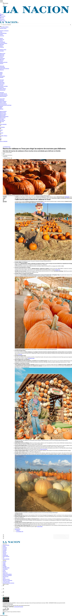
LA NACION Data (3, 33)
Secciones (3, 16)
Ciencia (1, 61)
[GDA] (6, 610)
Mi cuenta (3, 20)
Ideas (1, 107)
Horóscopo (2, 83)
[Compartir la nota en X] (4, 201)
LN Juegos (2, 79)
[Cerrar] (18, 22)
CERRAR (1, 0)
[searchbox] (36, 24)
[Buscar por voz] (70, 25)
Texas (9, 146)
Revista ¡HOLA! (3, 112)
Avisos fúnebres (3, 101)
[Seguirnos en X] (3, 589)
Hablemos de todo (3, 62)
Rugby (1, 73)
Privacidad (21, 606)
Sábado (1, 106)
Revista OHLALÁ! (3, 111)
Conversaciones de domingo (5, 105)
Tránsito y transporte (4, 30)
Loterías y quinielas (4, 86)
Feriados (1, 85)
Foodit (2, 17)
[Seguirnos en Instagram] (3, 592)
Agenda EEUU (17, 529)
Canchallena (2, 76)
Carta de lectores (3, 103)
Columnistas (2, 67)
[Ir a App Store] (6, 601)
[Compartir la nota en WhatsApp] (4, 198)
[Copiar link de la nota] (3, 200)
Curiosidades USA (19, 531)
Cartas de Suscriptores (4, 68)
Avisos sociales (3, 102)
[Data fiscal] (3, 614)
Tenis (1, 74)
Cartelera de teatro (4, 95)
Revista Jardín (2, 117)
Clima (1, 32)
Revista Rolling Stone (4, 116)
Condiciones (16, 606)
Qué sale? (2, 92)
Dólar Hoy (2, 39)
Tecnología (2, 82)
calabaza (18, 530)
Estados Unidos (3, 49)
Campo (1, 40)
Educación (2, 55)
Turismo (1, 81)
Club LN (2, 19)
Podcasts (2, 87)
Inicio (2, 14)
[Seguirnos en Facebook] (3, 585)
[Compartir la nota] (3, 198)
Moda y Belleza (3, 88)
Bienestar (2, 59)
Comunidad (2, 58)
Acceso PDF (2, 98)
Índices (1, 45)
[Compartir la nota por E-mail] (6, 201)
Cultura (1, 57)
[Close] (3, 535)
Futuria (1, 38)
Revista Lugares (3, 114)
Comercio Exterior (3, 43)
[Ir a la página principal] (36, 12)
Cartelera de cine (3, 93)
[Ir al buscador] (4, 5)
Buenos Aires (2, 53)
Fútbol (1, 72)
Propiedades (2, 42)
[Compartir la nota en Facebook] (3, 201)
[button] (36, 81)
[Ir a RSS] (3, 595)
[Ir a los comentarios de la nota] (6, 197)
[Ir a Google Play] (6, 599)
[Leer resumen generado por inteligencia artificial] (3, 197)
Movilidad (2, 44)
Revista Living (2, 115)
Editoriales (2, 66)
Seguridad (2, 54)
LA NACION (5, 146)
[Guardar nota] (4, 197)
